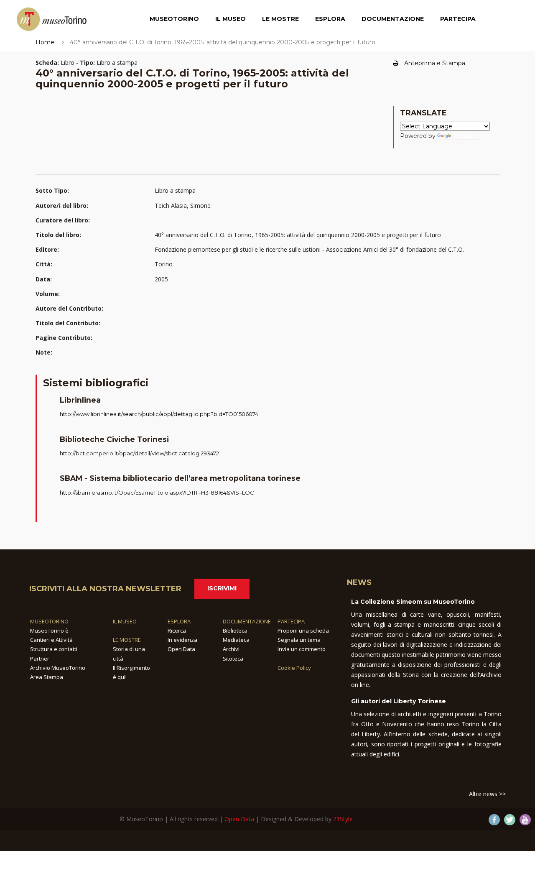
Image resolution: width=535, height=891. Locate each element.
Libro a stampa (175, 190)
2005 (161, 279)
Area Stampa (46, 677)
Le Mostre (280, 19)
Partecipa (458, 19)
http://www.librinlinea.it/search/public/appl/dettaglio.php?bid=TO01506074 (159, 414)
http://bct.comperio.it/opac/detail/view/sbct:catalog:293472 (139, 453)
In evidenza (182, 639)
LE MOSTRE (127, 639)
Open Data (181, 649)
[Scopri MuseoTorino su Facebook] (494, 819)
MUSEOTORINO (49, 621)
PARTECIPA (291, 621)
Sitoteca (233, 658)
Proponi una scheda (303, 630)
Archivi (231, 649)
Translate (466, 136)
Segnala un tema (299, 639)
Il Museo (230, 19)
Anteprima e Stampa (434, 63)
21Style (343, 819)
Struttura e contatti (53, 649)
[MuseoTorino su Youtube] (525, 819)
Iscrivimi (222, 588)
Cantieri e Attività (51, 639)
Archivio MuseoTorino (57, 667)
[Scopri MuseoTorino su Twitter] (509, 819)
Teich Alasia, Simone (183, 205)
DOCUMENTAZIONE (247, 621)
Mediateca (236, 639)
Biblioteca (235, 630)
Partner (39, 658)
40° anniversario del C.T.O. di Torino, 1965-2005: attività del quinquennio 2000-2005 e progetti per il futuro (298, 235)
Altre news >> (487, 794)
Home (45, 42)
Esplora (330, 19)
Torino (164, 264)
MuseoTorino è (49, 630)
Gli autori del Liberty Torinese (398, 701)
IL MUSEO (125, 621)
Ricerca (177, 630)
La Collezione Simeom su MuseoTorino (413, 601)
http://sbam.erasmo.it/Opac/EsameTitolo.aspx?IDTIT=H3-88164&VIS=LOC (157, 492)
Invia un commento (302, 649)
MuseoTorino (174, 19)
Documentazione (393, 19)
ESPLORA (179, 621)
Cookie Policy (294, 667)
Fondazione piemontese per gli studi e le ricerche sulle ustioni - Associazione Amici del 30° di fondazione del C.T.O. (309, 249)
